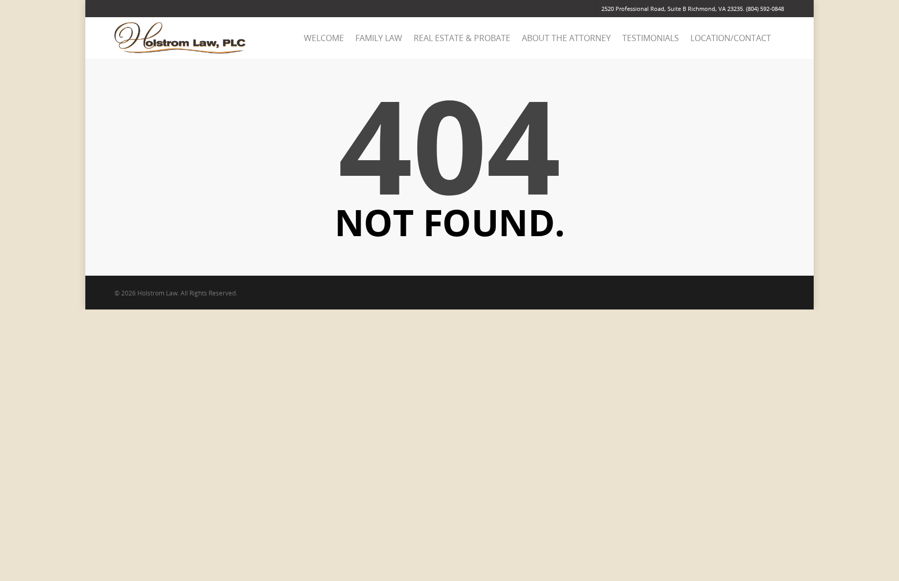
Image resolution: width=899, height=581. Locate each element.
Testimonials (650, 38)
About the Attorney (566, 38)
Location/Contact (730, 38)
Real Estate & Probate (462, 38)
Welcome (324, 38)
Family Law (378, 38)
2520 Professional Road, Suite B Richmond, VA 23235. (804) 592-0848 (692, 8)
